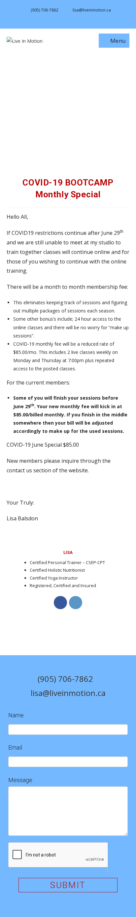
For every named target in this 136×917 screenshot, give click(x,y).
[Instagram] (75, 602)
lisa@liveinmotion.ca (92, 10)
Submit (68, 885)
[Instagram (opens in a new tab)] (72, 17)
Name (16, 715)
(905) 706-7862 (44, 10)
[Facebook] (60, 602)
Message (20, 780)
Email (15, 747)
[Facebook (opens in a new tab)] (64, 17)
